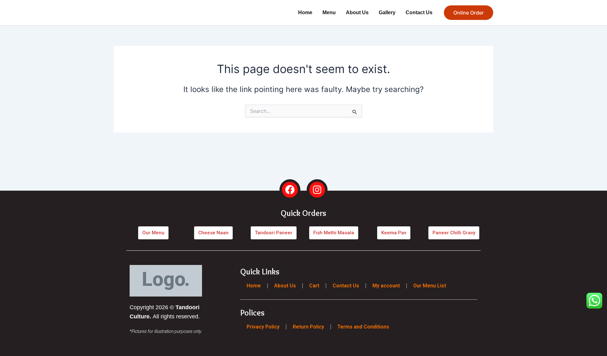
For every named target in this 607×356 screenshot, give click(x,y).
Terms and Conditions (363, 326)
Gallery (387, 12)
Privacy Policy (263, 326)
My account (386, 286)
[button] (468, 12)
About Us (357, 12)
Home (305, 12)
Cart (314, 286)
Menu (329, 12)
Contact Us (419, 12)
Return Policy (308, 326)
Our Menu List (429, 286)
